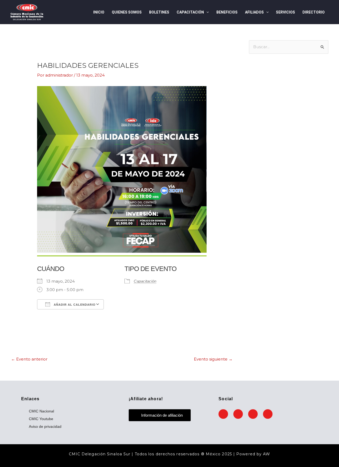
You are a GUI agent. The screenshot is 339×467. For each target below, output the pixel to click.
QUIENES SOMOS (127, 12)
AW (266, 454)
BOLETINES (159, 12)
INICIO (98, 12)
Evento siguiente (213, 359)
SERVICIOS (285, 12)
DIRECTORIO (313, 12)
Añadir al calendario (74, 304)
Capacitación (145, 281)
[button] (206, 12)
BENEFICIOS (227, 12)
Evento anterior (29, 359)
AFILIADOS (254, 12)
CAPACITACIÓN (190, 12)
